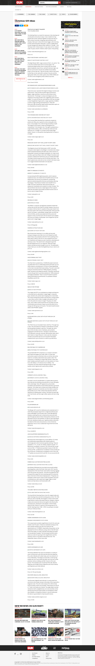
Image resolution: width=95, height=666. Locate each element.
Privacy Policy (49, 658)
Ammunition (34, 637)
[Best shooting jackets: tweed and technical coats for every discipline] (56, 613)
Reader (73, 14)
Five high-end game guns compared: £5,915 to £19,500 (71, 32)
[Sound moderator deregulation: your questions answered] (22, 631)
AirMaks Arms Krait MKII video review (71, 36)
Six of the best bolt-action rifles (72, 69)
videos (64, 14)
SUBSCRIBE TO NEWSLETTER (71, 2)
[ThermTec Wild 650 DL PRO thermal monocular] (39, 613)
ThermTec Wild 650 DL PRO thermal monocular (71, 41)
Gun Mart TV (18, 9)
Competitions (53, 14)
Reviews (66, 38)
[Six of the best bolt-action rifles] (72, 631)
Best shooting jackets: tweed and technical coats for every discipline (71, 46)
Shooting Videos (39, 6)
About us (48, 653)
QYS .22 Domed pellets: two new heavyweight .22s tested (72, 61)
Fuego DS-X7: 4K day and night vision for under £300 (72, 65)
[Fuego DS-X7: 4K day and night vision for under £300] (56, 631)
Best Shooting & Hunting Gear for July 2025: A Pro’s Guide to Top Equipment (19, 61)
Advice (62, 6)
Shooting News (18, 6)
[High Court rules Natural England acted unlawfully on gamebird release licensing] (72, 613)
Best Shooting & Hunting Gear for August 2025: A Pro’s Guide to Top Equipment (20, 43)
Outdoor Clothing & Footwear (55, 618)
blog (16, 29)
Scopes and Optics (35, 618)
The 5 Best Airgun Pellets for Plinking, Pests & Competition (20, 52)
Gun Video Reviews (36, 656)
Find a (31, 14)
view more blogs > (20, 79)
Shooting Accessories (51, 6)
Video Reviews (68, 34)
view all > (70, 77)
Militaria (69, 6)
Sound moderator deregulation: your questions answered (72, 56)
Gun (20, 14)
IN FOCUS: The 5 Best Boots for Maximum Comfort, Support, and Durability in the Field (20, 72)
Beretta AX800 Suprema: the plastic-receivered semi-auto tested (71, 73)
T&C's (47, 656)
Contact (47, 654)
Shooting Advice (18, 618)
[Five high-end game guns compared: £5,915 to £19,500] (22, 613)
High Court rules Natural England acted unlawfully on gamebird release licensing (71, 51)
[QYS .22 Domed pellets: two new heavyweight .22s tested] (39, 631)
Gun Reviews (28, 6)
